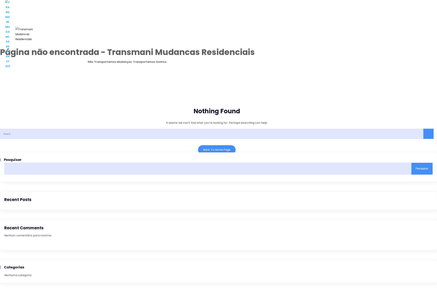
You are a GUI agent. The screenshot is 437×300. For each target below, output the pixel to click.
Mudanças (145, 34)
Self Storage (169, 34)
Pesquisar (13, 159)
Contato (191, 34)
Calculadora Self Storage (88, 34)
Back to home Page (216, 150)
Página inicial (54, 34)
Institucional (122, 34)
